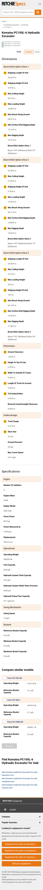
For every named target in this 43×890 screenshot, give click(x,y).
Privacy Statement (29, 874)
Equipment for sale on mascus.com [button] (21, 857)
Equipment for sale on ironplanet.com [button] (22, 850)
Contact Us (17, 801)
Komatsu (25, 25)
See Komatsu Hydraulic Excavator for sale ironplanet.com (19, 779)
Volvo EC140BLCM (15, 722)
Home (4, 21)
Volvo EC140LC (13, 700)
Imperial (28, 52)
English (13, 809)
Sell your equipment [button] (21, 863)
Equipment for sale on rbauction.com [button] (22, 844)
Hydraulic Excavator (11, 25)
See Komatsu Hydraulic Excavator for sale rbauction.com (19, 773)
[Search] (38, 12)
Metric (37, 52)
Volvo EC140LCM (14, 678)
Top (38, 886)
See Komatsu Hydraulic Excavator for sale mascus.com (19, 786)
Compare (9, 746)
